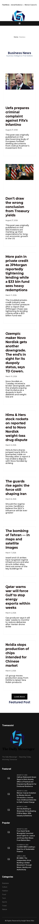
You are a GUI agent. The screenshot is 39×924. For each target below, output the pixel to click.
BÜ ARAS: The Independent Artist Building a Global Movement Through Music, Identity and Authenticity (24, 864)
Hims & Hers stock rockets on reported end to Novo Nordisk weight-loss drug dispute (17, 427)
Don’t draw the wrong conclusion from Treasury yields (17, 206)
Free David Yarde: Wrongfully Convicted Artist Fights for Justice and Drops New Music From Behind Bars (26, 835)
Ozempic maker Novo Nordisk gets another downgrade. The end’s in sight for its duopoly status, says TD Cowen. (16, 352)
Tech (4, 898)
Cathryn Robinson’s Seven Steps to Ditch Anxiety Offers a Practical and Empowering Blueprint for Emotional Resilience (26, 782)
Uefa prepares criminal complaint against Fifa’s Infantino (17, 116)
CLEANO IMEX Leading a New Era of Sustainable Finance (26, 849)
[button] (19, 697)
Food (4, 894)
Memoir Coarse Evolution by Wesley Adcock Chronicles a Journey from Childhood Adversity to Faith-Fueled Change (26, 797)
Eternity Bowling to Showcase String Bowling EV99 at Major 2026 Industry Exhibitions (26, 812)
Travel (4, 905)
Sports (4, 902)
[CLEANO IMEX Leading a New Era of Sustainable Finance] (8, 848)
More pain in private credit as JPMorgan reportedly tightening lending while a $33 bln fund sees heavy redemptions (17, 273)
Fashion (5, 891)
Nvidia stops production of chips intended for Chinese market (17, 655)
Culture (4, 887)
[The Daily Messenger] (19, 20)
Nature (4, 909)
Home (16, 37)
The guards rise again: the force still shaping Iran (17, 487)
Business (5, 883)
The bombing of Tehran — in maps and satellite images (18, 539)
